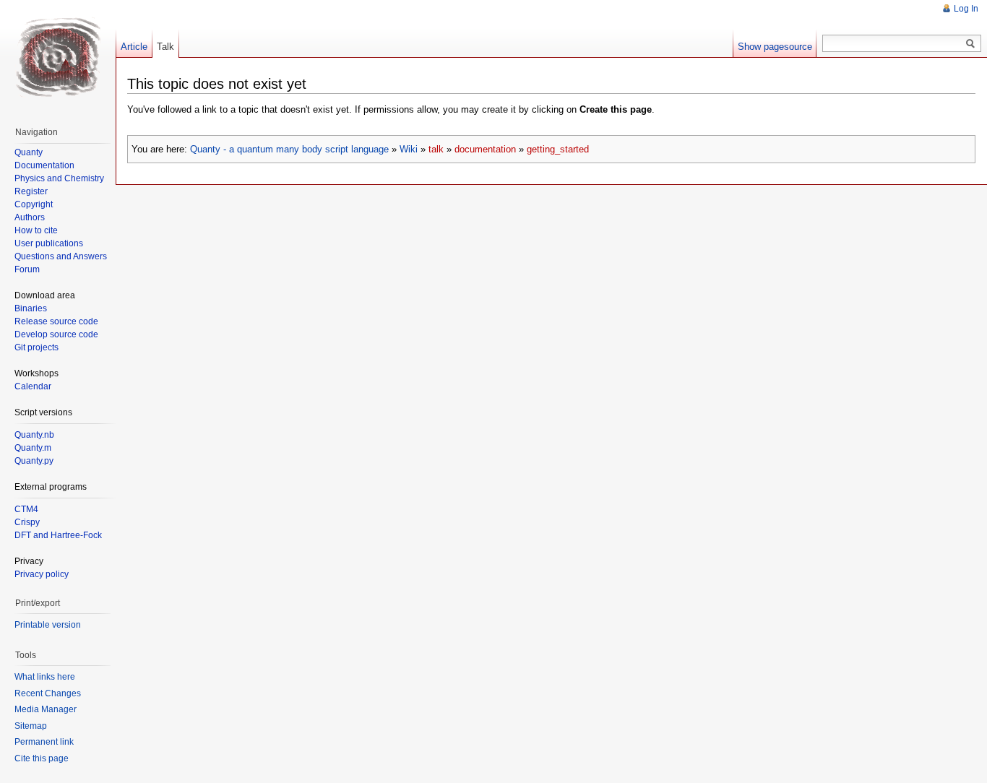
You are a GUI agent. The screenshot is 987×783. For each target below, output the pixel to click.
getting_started (558, 149)
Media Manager (45, 709)
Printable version (47, 625)
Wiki (409, 149)
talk (436, 149)
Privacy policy (41, 574)
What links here (44, 677)
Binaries (30, 308)
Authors (29, 217)
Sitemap (30, 726)
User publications (48, 243)
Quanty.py (33, 461)
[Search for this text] (970, 44)
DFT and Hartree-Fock (58, 535)
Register (31, 191)
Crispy (27, 522)
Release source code (56, 321)
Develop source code (56, 334)
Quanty (28, 152)
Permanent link (44, 742)
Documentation (44, 165)
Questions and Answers (60, 256)
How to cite (36, 230)
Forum (27, 269)
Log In (966, 9)
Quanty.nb (34, 435)
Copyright (33, 204)
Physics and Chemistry (59, 178)
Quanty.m (32, 448)
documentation (485, 149)
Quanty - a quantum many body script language (289, 149)
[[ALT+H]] (58, 58)
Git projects (36, 347)
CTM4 (26, 509)
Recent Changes (47, 693)
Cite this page (41, 758)
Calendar (32, 386)
